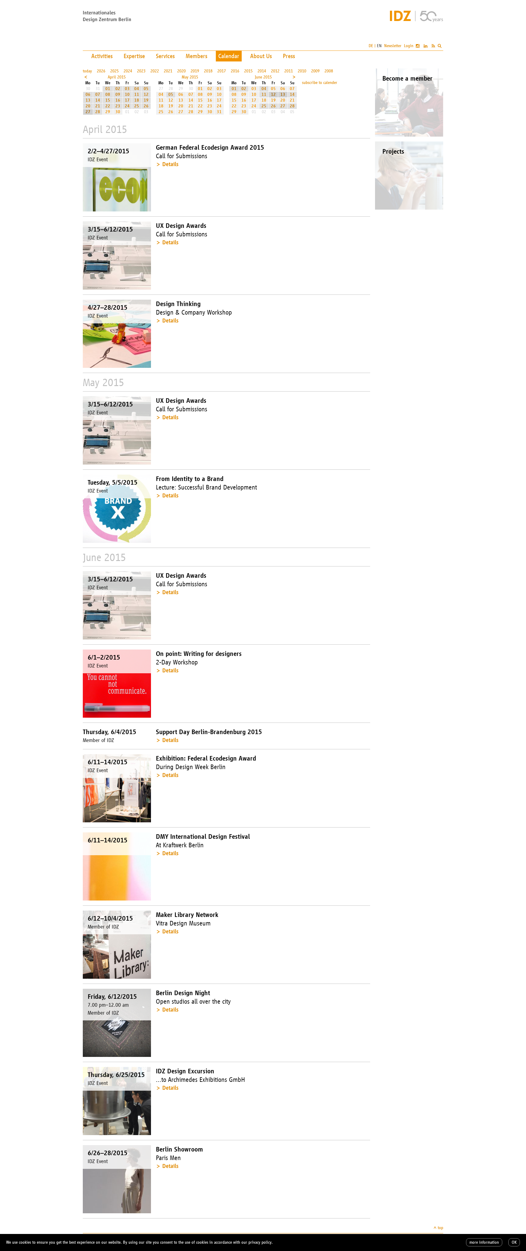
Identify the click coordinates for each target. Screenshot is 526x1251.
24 (127, 106)
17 (127, 100)
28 (97, 112)
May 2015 (190, 77)
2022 (154, 71)
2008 (328, 71)
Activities (102, 56)
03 (127, 88)
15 (107, 100)
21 (97, 106)
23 (117, 106)
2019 (195, 71)
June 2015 (263, 77)
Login (408, 46)
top (440, 1227)
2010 (302, 71)
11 (136, 94)
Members (196, 56)
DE (371, 46)
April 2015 (117, 77)
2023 (141, 71)
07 (97, 94)
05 (146, 88)
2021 (168, 71)
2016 (235, 71)
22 (107, 106)
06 (88, 94)
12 (146, 94)
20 (88, 106)
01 (107, 88)
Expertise (134, 56)
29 (107, 112)
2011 (288, 71)
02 (117, 88)
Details (170, 164)
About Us (261, 56)
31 (219, 112)
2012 (275, 71)
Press (289, 56)
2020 (181, 71)
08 (107, 94)
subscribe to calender (319, 82)
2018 (208, 71)
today (87, 71)
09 (117, 94)
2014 (262, 71)
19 (146, 100)
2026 (101, 71)
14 (97, 100)
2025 (114, 71)
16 (117, 100)
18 (136, 100)
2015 (248, 71)
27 (88, 112)
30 (117, 112)
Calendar (228, 56)
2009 (315, 71)
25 (136, 106)
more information (484, 1242)
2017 (221, 71)
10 (127, 94)
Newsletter (393, 46)
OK (514, 1242)
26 (146, 106)
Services (165, 56)
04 (136, 88)
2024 (128, 71)
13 (88, 100)
